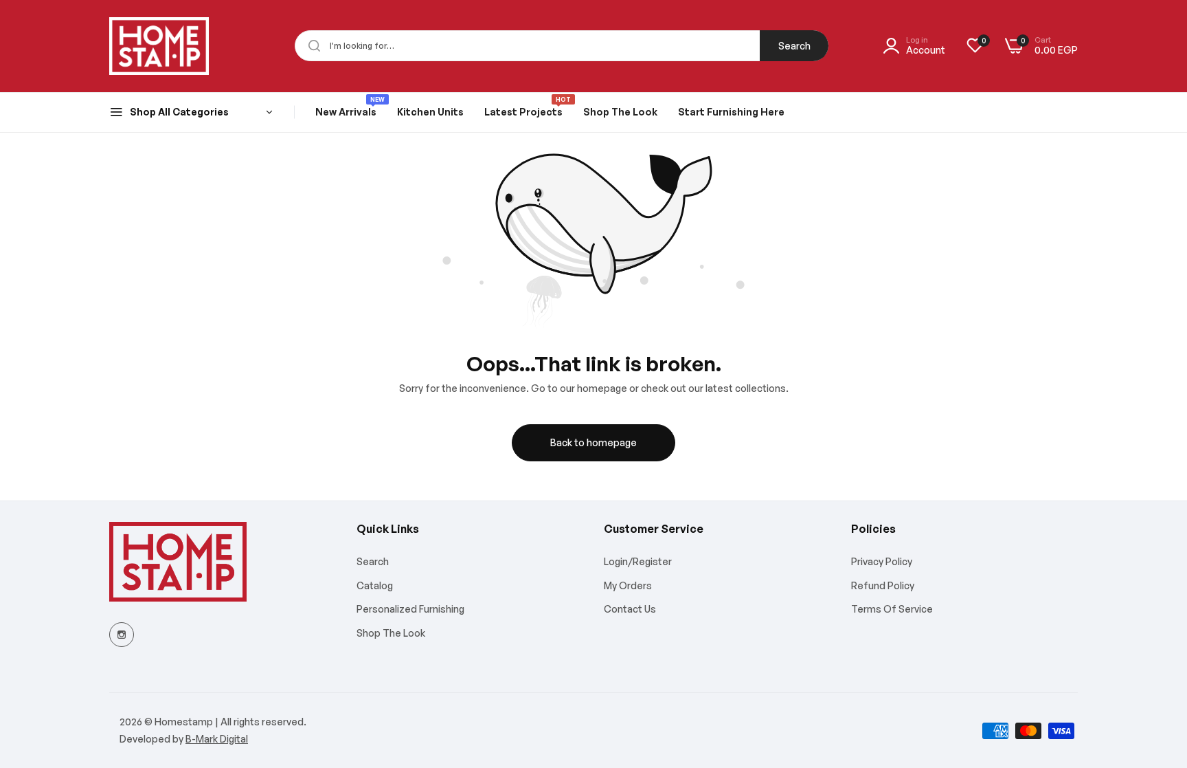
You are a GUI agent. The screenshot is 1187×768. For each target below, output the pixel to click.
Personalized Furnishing (410, 609)
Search (794, 46)
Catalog (375, 585)
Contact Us (630, 609)
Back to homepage (593, 442)
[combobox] (561, 45)
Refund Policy (882, 585)
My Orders (628, 585)
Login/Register (638, 561)
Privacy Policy (881, 561)
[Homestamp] (159, 46)
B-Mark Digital (216, 739)
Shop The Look (391, 633)
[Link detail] (121, 634)
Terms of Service (892, 609)
